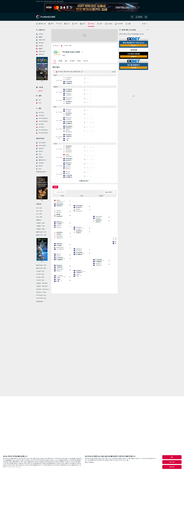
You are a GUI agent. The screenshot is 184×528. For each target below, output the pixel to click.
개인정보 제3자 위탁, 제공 (14, 466)
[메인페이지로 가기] (49, 16)
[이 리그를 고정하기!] (82, 51)
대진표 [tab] (55, 187)
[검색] (132, 17)
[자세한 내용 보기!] (84, 80)
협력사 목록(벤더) (89, 462)
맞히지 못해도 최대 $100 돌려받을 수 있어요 (131, 34)
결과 (66, 61)
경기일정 (72, 61)
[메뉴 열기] (146, 17)
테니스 (57, 45)
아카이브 (85, 61)
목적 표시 (171, 467)
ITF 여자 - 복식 (67, 45)
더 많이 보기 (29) (40, 171)
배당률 (60, 61)
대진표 (79, 61)
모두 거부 (171, 462)
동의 (172, 457)
